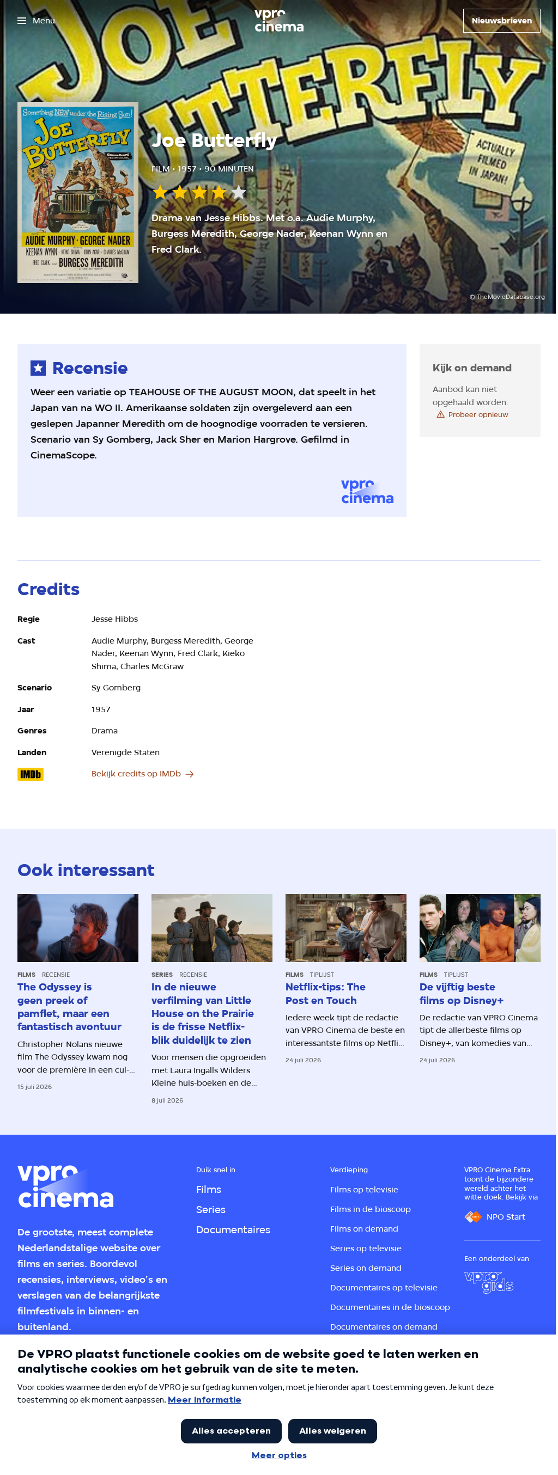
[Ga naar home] (279, 21)
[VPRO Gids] (488, 1283)
